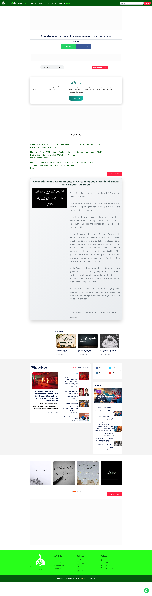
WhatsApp (69, 46)
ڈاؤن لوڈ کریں (76, 98)
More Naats (115, 174)
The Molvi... (103, 350)
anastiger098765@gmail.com (110, 568)
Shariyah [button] (33, 3)
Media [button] (27, 3)
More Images (114, 494)
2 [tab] (72, 491)
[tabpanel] (40, 474)
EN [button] (69, 3)
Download (62, 3)
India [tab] (74, 367)
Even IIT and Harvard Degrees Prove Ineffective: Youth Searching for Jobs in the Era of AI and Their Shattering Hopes (104, 425)
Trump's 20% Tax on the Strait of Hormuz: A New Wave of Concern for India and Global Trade (109, 396)
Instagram (83, 563)
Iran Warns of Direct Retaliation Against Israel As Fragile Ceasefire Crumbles (104, 440)
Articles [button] (47, 3)
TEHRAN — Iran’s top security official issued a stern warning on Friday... (104, 446)
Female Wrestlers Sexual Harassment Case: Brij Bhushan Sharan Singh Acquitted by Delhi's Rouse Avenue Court (70, 406)
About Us (58, 568)
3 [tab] (73, 491)
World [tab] (79, 367)
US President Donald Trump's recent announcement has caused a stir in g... (104, 416)
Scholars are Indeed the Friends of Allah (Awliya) (63, 350)
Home (57, 560)
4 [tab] (76, 491)
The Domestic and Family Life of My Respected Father (86, 350)
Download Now (100, 67)
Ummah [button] (54, 3)
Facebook (84, 46)
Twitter (82, 570)
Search (148, 3)
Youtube (83, 567)
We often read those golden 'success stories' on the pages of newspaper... (104, 432)
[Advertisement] (76, 19)
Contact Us (58, 562)
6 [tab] (80, 491)
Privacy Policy (59, 565)
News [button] (40, 3)
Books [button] (20, 3)
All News (85, 367)
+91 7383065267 (107, 565)
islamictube (83, 578)
